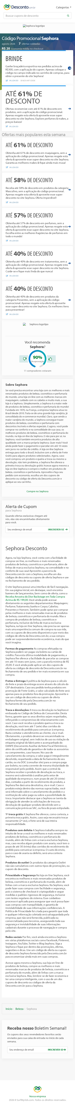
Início (9, 1009)
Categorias (62, 7)
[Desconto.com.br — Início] (19, 7)
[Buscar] (68, 15)
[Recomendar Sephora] (50, 359)
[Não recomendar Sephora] (24, 359)
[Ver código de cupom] (69, 68)
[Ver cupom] (69, 109)
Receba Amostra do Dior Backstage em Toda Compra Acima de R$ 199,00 (35, 598)
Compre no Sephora (37, 491)
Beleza (19, 1009)
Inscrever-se (56, 529)
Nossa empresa (37, 1096)
